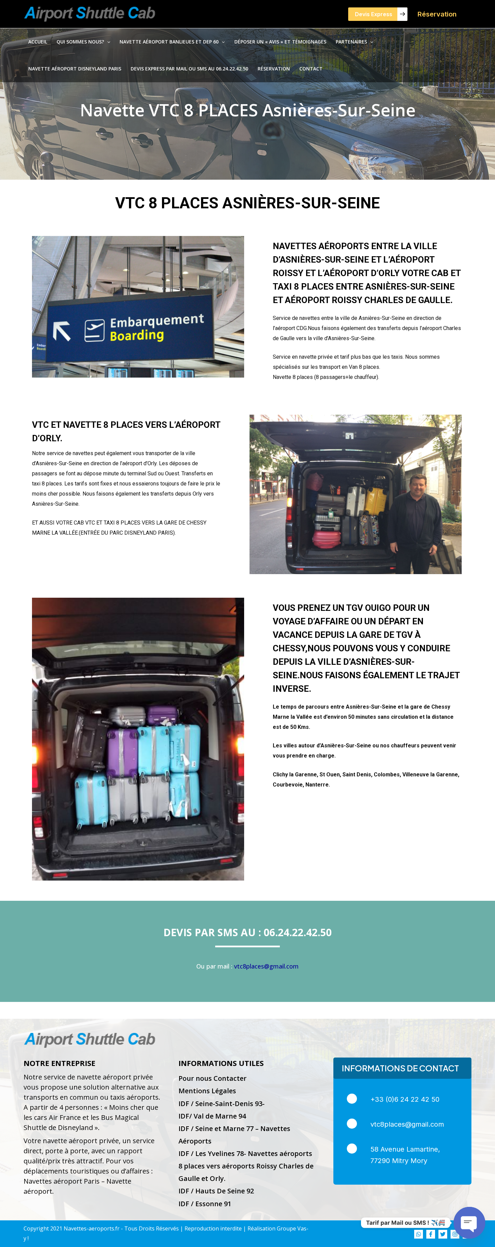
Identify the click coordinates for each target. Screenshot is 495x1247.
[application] (107, 41)
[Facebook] (430, 1234)
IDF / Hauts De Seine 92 (216, 1190)
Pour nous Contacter (212, 1078)
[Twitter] (442, 1234)
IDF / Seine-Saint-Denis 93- (221, 1103)
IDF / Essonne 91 (204, 1203)
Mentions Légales (207, 1090)
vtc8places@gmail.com (266, 966)
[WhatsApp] (418, 1234)
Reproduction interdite (213, 1228)
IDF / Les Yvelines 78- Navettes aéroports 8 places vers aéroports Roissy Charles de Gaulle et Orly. (246, 1166)
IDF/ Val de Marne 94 (212, 1116)
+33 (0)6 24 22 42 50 (404, 1099)
